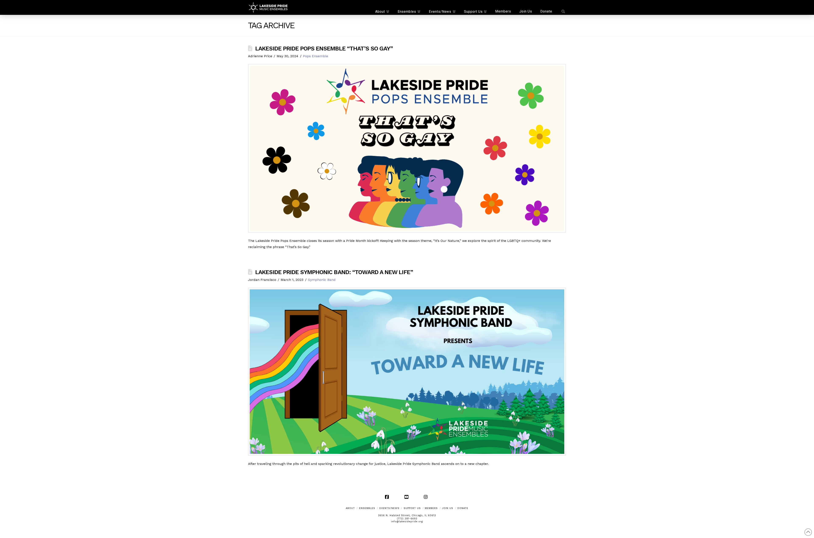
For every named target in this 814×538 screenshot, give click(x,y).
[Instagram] (426, 497)
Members (431, 508)
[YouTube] (407, 497)
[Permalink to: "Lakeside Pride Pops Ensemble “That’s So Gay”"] (407, 148)
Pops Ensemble (315, 56)
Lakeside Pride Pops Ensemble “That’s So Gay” (324, 48)
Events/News (389, 508)
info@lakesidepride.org (407, 521)
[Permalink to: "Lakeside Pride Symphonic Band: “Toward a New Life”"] (407, 371)
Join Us (447, 508)
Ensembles (367, 508)
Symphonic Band (322, 280)
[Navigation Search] (561, 7)
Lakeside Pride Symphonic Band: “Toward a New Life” (334, 272)
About (350, 508)
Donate (462, 508)
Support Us (412, 508)
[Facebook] (387, 497)
